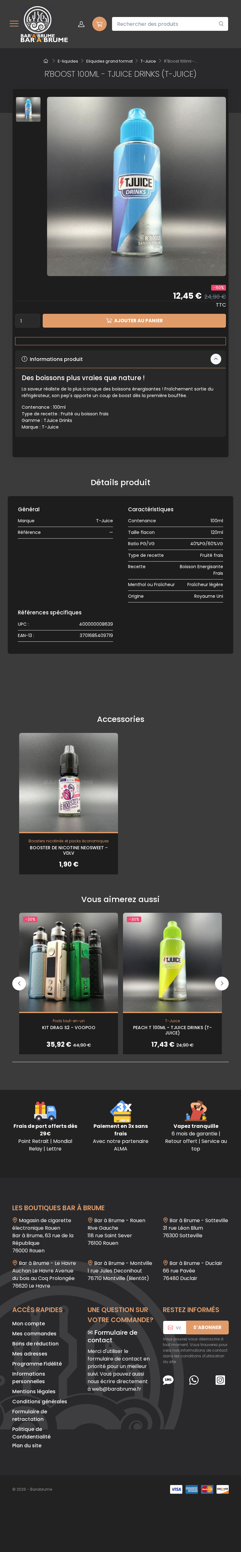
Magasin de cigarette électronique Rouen (41, 1224)
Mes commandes (34, 1333)
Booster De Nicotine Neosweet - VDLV (69, 850)
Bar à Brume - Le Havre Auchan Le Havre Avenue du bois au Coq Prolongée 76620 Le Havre (44, 1274)
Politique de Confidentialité (31, 1433)
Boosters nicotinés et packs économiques (69, 841)
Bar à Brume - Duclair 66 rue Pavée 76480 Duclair (192, 1271)
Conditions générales (39, 1401)
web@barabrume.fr (116, 1389)
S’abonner (207, 1327)
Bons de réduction (35, 1343)
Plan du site (26, 1445)
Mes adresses (29, 1353)
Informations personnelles (28, 1377)
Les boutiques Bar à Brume (58, 1207)
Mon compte (28, 1323)
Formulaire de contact (112, 1336)
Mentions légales (34, 1391)
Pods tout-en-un (69, 1020)
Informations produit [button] (56, 359)
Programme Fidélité (37, 1363)
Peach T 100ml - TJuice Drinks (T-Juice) (172, 1030)
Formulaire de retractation (29, 1415)
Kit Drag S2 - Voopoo (68, 1027)
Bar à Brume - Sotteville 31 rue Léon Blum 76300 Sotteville (195, 1228)
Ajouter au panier (138, 320)
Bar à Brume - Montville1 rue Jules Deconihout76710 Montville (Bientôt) (120, 1271)
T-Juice (104, 521)
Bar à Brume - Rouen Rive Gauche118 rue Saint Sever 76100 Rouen (116, 1232)
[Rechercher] (221, 24)
